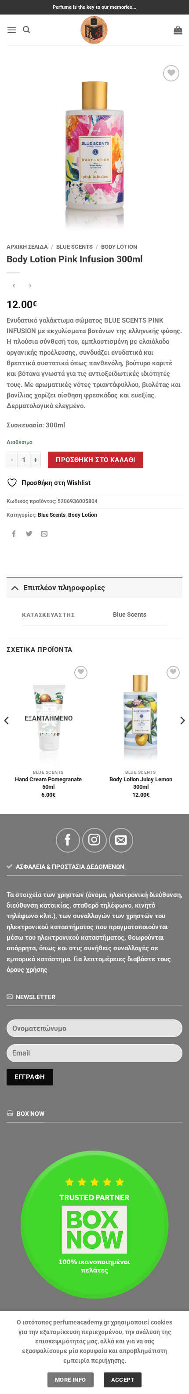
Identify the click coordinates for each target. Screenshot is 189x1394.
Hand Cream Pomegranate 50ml (48, 783)
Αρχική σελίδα (27, 246)
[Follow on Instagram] (94, 840)
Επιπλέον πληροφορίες (64, 587)
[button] (12, 29)
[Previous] (7, 738)
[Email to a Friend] (44, 534)
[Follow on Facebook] (68, 840)
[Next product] (13, 286)
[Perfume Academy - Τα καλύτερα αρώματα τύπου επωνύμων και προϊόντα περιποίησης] (94, 30)
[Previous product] (30, 286)
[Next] (182, 738)
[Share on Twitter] (29, 534)
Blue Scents (74, 246)
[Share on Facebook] (14, 534)
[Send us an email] (121, 840)
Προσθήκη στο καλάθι (95, 460)
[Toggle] (15, 588)
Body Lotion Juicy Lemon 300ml (140, 783)
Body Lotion (119, 246)
